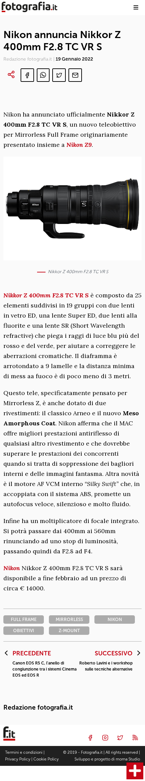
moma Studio (128, 759)
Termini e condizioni (23, 752)
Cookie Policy (46, 759)
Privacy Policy (17, 759)
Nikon (11, 568)
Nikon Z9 (79, 145)
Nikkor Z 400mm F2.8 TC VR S (46, 295)
